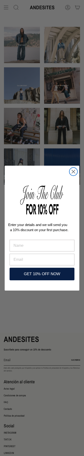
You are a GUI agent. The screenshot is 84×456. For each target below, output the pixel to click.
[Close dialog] (73, 172)
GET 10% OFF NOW (42, 274)
